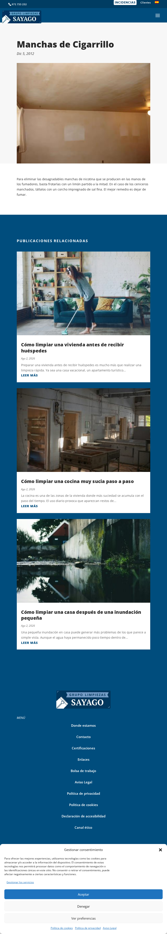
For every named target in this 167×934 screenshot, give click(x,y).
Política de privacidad (88, 928)
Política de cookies (62, 928)
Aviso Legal (110, 928)
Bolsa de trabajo (83, 771)
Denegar (83, 906)
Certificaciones (83, 748)
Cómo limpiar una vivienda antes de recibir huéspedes (72, 348)
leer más (29, 375)
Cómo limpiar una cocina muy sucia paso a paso (77, 481)
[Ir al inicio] (21, 15)
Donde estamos (83, 725)
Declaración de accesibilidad (83, 816)
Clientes (145, 2)
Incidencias (125, 2)
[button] (160, 850)
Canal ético (83, 827)
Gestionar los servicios (20, 882)
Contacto (83, 737)
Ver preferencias (83, 918)
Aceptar (83, 894)
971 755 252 (19, 4)
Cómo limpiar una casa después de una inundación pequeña (81, 615)
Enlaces (83, 759)
